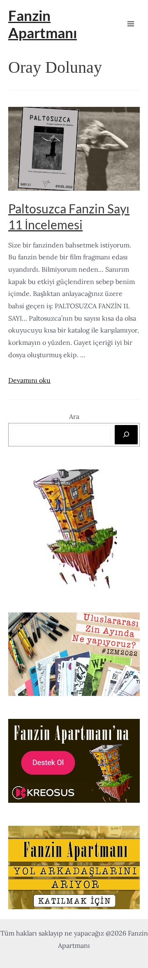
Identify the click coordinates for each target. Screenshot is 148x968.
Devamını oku (29, 380)
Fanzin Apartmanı (42, 24)
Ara (74, 416)
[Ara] (126, 434)
